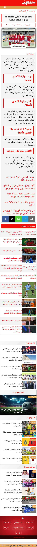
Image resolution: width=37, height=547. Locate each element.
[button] (4, 405)
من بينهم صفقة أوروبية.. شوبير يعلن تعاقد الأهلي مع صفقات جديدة (19, 212)
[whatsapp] (18, 219)
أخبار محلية (7, 522)
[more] (4, 7)
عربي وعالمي (18, 522)
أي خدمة (30, 527)
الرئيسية (31, 11)
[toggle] (3, 2)
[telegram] (25, 219)
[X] (12, 219)
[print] (31, 219)
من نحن (18, 532)
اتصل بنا (6, 527)
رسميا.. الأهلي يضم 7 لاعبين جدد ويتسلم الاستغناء (20, 178)
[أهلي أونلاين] (28, 3)
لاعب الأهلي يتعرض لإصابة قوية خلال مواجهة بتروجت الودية (21, 195)
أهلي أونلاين (31, 54)
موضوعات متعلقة (28, 226)
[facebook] (5, 219)
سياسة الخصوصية (18, 527)
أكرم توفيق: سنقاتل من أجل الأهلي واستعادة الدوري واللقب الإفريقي (19, 187)
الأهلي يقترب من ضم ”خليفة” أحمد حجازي (19, 203)
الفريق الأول (22, 11)
